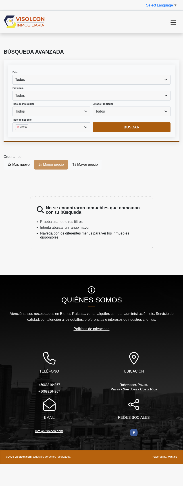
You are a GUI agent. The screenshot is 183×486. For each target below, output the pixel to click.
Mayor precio (87, 164)
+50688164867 (49, 385)
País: (15, 72)
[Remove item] (18, 127)
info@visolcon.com (49, 431)
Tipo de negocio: (22, 119)
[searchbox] (16, 134)
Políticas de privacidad (92, 329)
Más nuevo (20, 164)
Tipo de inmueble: (23, 104)
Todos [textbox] (20, 80)
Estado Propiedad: (103, 104)
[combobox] (91, 80)
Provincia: (18, 88)
